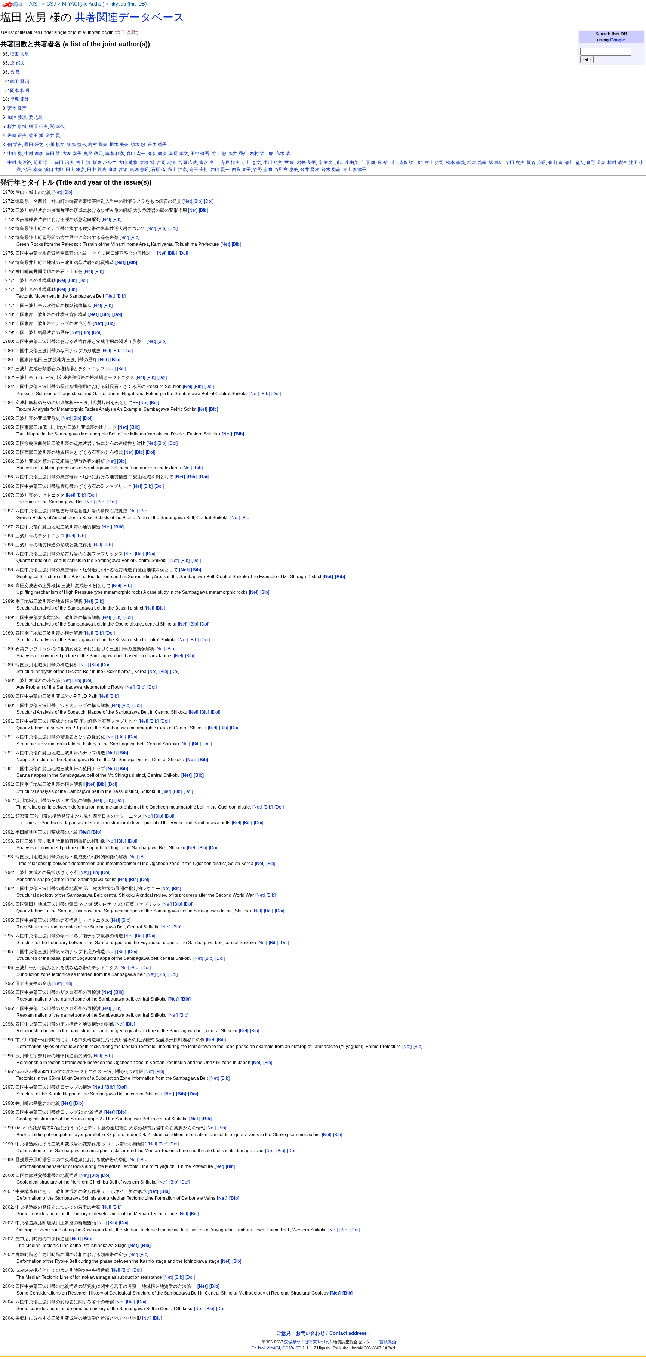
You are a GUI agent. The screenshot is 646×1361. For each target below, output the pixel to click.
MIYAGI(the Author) (83, 4)
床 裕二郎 (387, 162)
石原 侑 (158, 169)
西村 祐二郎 (261, 153)
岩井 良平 (306, 162)
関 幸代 (57, 126)
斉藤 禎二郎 (410, 162)
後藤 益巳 (76, 144)
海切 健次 (157, 153)
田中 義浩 (96, 169)
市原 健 (368, 162)
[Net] (57, 192)
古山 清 (83, 162)
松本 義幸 (476, 162)
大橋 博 (147, 162)
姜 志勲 (36, 117)
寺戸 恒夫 (230, 162)
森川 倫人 (574, 162)
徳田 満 (36, 135)
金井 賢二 (55, 135)
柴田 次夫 (515, 162)
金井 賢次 (309, 169)
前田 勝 (53, 153)
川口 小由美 (347, 162)
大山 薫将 (128, 162)
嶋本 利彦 (114, 153)
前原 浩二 (42, 162)
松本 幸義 (455, 162)
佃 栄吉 (14, 144)
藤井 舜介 (237, 153)
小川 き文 (251, 162)
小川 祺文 (272, 162)
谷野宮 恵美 (286, 169)
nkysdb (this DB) (128, 4)
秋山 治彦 (177, 169)
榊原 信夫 (38, 126)
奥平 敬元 (93, 153)
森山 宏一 (135, 153)
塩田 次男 (19, 54)
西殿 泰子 (241, 169)
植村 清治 (617, 162)
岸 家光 (325, 162)
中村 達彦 (33, 153)
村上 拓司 (434, 162)
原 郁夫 (17, 63)
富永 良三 (208, 162)
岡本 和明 (19, 90)
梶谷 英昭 (536, 162)
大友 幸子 (71, 153)
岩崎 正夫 (17, 135)
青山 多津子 (354, 169)
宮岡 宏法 (166, 162)
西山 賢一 (220, 169)
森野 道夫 (595, 162)
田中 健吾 (199, 153)
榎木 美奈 (119, 144)
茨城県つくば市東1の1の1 (308, 1342)
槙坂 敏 (138, 144)
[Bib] (67, 192)
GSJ (51, 4)
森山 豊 (555, 162)
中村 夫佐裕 (19, 162)
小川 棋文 (55, 144)
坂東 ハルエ (104, 162)
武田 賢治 (19, 81)
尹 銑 (289, 162)
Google (617, 40)
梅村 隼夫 (97, 144)
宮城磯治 (387, 1342)
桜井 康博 (17, 126)
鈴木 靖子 (157, 144)
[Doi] (208, 201)
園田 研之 (33, 144)
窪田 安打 (198, 169)
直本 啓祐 (117, 169)
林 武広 (496, 162)
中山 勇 (14, 153)
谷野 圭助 (262, 169)
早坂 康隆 (19, 99)
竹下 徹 (219, 153)
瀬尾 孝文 (178, 153)
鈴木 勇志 (331, 169)
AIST (34, 4)
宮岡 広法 (187, 162)
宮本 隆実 (17, 108)
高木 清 (283, 153)
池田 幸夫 (32, 169)
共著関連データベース (130, 17)
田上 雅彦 (75, 169)
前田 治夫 (64, 162)
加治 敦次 (17, 117)
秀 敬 (15, 72)
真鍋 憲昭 (139, 169)
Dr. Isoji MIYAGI (266, 1348)
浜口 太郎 (54, 169)
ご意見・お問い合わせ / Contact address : (323, 1333)
